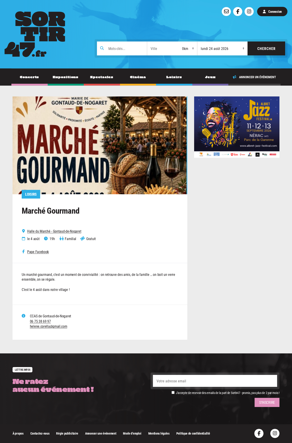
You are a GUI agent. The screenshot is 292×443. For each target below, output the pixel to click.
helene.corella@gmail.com (48, 326)
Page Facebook (38, 252)
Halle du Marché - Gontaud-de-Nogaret (54, 231)
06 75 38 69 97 (40, 321)
